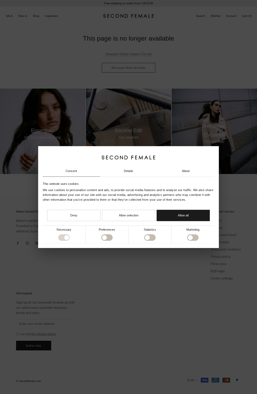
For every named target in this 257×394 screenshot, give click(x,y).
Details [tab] (128, 171)
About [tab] (186, 171)
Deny (73, 215)
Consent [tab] (71, 171)
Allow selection (128, 215)
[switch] (107, 237)
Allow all (183, 215)
